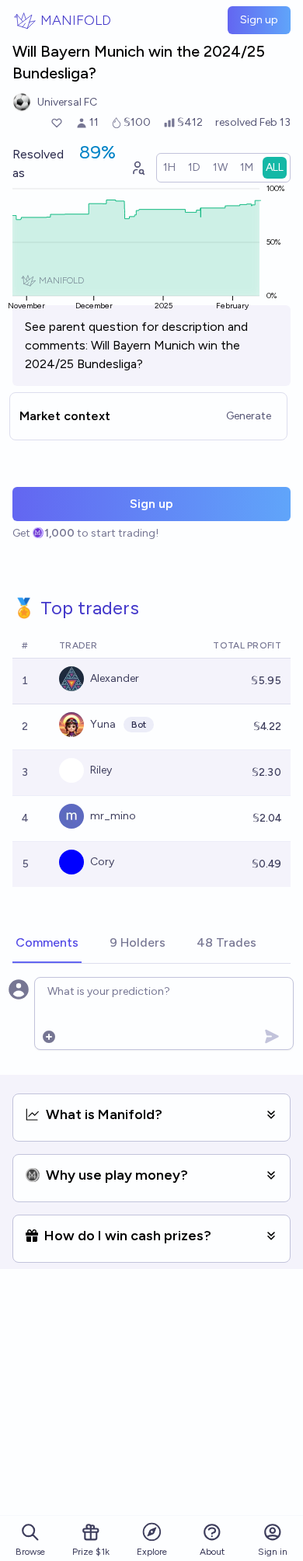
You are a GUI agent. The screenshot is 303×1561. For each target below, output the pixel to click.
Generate (248, 415)
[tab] (47, 943)
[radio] (169, 168)
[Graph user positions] (137, 167)
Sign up (259, 19)
